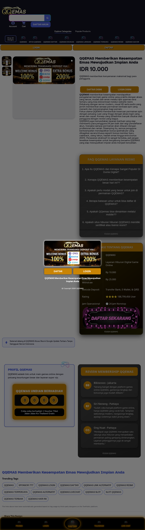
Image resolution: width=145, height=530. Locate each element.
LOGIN (87, 271)
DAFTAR (58, 271)
